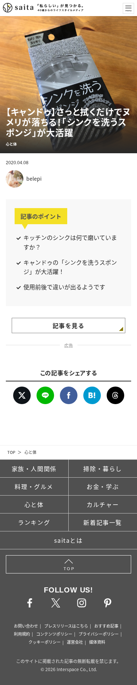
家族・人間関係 (34, 468)
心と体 (30, 452)
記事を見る (69, 325)
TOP (11, 452)
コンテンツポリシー (54, 634)
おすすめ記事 (106, 626)
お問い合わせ (26, 626)
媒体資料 (97, 642)
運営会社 (75, 642)
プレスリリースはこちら (66, 626)
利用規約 (22, 634)
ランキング (34, 522)
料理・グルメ (34, 486)
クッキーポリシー (44, 642)
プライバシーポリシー (99, 634)
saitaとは (68, 540)
